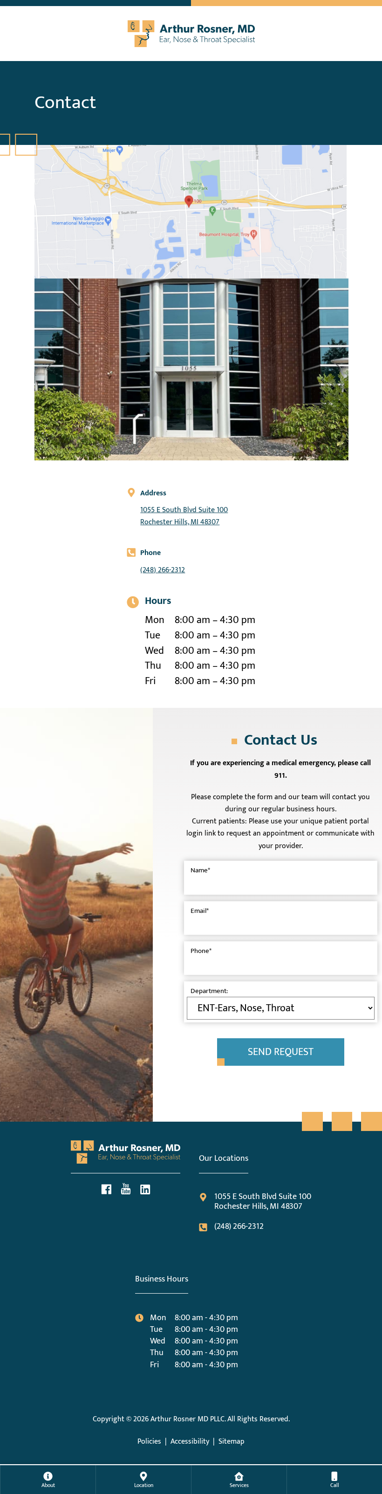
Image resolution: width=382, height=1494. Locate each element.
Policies (149, 1441)
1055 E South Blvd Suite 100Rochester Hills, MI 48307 (184, 516)
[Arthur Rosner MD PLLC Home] (191, 31)
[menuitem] (48, 1479)
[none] (48, 1479)
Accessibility (190, 1441)
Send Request (281, 1052)
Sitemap (231, 1441)
